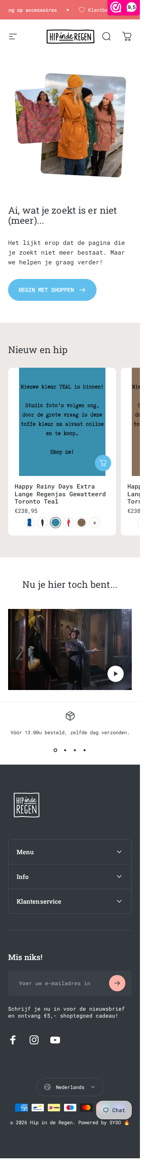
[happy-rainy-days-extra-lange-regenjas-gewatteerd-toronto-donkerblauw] (42, 522)
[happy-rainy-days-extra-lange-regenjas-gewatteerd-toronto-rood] (68, 522)
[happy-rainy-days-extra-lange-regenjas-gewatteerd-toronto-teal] (55, 522)
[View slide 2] (65, 750)
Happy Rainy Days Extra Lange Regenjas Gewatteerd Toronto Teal (60, 494)
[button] (115, 674)
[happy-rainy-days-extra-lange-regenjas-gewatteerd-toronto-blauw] (29, 522)
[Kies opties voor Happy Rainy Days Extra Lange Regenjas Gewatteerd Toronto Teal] (103, 463)
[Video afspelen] (70, 649)
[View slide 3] (75, 750)
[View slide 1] (55, 750)
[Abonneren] (117, 983)
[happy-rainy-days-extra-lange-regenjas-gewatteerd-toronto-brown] (81, 522)
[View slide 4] (85, 750)
